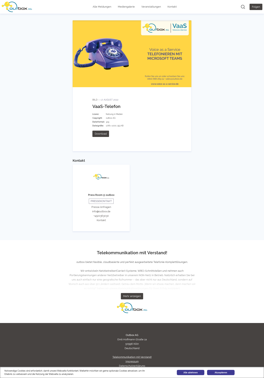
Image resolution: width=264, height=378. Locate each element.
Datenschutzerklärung (132, 365)
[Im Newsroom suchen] (243, 7)
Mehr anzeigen (132, 296)
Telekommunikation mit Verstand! (132, 357)
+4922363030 (101, 215)
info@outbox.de (101, 211)
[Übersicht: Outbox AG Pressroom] (17, 7)
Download (101, 133)
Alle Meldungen (102, 6)
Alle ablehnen (190, 372)
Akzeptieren (221, 372)
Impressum (132, 361)
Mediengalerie (126, 6)
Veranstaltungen (151, 6)
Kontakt (172, 6)
